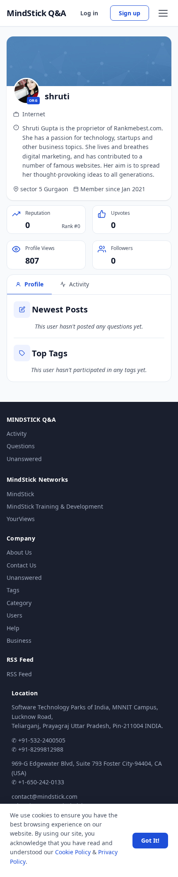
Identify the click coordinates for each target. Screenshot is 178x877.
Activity (16, 433)
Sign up (129, 13)
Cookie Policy (73, 852)
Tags (13, 590)
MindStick (20, 494)
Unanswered (24, 459)
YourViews (21, 519)
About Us (19, 552)
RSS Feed (19, 674)
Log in (89, 13)
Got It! (150, 840)
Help (13, 628)
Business (19, 640)
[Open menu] (163, 13)
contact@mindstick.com (44, 796)
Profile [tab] (33, 284)
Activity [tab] (79, 284)
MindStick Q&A (36, 13)
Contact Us (21, 565)
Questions (21, 446)
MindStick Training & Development (55, 506)
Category (19, 603)
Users (14, 615)
